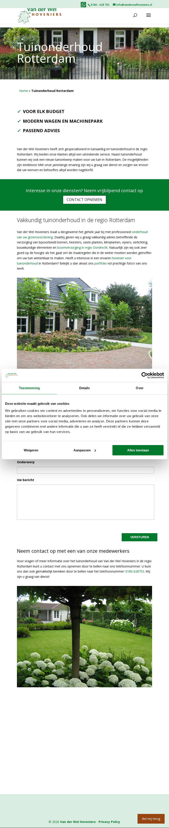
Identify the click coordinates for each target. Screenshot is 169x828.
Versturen (139, 537)
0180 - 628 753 (100, 5)
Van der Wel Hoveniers (78, 822)
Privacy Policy (109, 822)
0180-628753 (134, 571)
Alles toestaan (138, 450)
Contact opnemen (84, 199)
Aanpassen (82, 450)
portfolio (100, 263)
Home (23, 91)
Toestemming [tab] (29, 388)
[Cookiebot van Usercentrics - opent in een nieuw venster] (144, 375)
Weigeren (31, 450)
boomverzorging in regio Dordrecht (82, 247)
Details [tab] (84, 388)
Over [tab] (139, 388)
